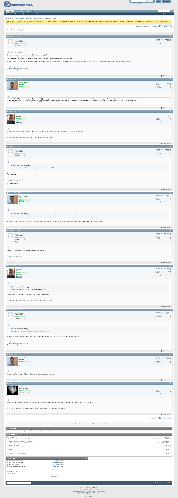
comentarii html (11, 437)
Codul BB (54, 460)
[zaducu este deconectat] (10, 236)
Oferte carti (18, 256)
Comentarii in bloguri (17, 30)
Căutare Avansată (167, 13)
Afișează (168, 33)
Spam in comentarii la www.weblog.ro (17, 453)
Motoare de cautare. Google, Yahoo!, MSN (25, 18)
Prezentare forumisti (22, 23)
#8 (170, 309)
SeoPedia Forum (159, 483)
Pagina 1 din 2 (155, 26)
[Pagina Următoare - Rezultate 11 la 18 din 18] (164, 26)
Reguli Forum (54, 476)
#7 (170, 265)
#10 (170, 383)
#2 (170, 79)
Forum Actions (26, 13)
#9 (170, 354)
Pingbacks (9, 471)
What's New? (19, 11)
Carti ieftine (10, 256)
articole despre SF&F (30, 137)
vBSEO (94, 492)
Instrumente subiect (159, 33)
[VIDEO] (54, 466)
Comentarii (10, 449)
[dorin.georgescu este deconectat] (10, 42)
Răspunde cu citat (167, 76)
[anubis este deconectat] (12, 390)
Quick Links (36, 13)
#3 (170, 111)
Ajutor (158, 1)
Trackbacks (55, 470)
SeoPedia (94, 496)
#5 (170, 192)
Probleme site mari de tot (100, 424)
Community (18, 13)
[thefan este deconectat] (11, 119)
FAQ (7, 13)
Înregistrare (166, 1)
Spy (28, 11)
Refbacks (9, 473)
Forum (10, 11)
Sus (170, 483)
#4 (170, 146)
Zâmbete (54, 462)
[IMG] (57, 464)
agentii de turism (15, 68)
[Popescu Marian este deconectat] (12, 85)
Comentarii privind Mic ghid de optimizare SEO (19, 441)
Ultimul (168, 26)
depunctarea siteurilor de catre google (81, 424)
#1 (170, 36)
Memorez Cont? (137, 3)
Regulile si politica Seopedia (152, 21)
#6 (170, 230)
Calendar (11, 13)
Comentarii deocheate (13, 445)
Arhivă (167, 483)
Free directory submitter (14, 67)
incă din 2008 (28, 21)
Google (41, 18)
